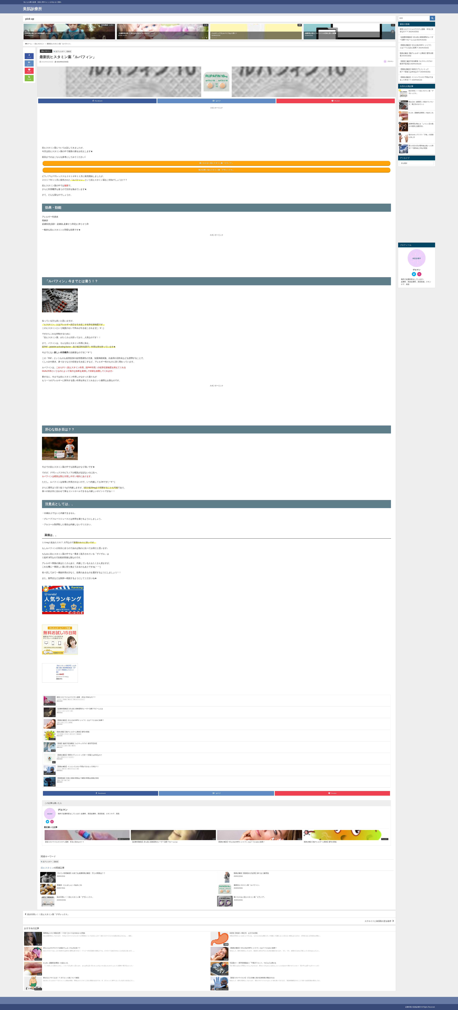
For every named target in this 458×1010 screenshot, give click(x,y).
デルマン (390, 61)
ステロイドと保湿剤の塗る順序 (378, 921)
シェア (29, 57)
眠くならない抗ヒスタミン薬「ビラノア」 (217, 163)
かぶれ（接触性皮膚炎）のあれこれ (421, 112)
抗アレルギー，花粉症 (63, 51)
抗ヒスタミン (46, 51)
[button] (26, 31)
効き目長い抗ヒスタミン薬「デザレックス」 (216, 170)
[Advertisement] (129, 127)
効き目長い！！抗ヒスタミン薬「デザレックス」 (48, 914)
